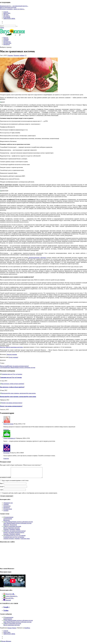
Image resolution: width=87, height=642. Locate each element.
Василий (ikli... (9, 598)
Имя (1, 483)
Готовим (5, 40)
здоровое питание (8, 538)
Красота (5, 37)
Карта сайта (6, 13)
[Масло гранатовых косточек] (12, 526)
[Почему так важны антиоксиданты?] (11, 402)
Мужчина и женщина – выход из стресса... (12, 9)
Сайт (1, 489)
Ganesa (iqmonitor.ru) (9, 438)
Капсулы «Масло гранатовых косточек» (11, 347)
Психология (6, 41)
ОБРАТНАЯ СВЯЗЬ (9, 18)
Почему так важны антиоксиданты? (11, 406)
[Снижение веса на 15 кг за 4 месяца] (11, 374)
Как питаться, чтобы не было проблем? (12, 387)
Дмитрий (8, 600)
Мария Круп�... (10, 594)
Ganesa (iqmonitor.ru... (11, 596)
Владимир (6, 452)
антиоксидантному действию (37, 257)
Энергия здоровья (11, 354)
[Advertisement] (10, 555)
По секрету (6, 16)
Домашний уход (8, 503)
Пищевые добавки (19, 55)
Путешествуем (7, 509)
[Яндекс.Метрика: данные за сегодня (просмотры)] (5, 641)
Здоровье (6, 39)
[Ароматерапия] (8, 517)
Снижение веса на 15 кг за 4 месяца (11, 377)
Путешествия (7, 43)
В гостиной (6, 17)
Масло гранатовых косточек (8, 7)
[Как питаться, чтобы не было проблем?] (12, 383)
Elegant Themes (11, 628)
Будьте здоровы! (13, 357)
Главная (5, 11)
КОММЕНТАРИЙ (5, 477)
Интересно (6, 44)
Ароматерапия (7, 518)
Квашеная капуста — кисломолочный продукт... (14, 6)
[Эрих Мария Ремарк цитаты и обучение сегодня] (18, 521)
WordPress (27, 628)
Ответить (6, 429)
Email (2, 486)
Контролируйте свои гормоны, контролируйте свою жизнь (18, 396)
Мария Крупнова (8, 424)
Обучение (6, 524)
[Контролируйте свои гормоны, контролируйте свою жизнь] (18, 393)
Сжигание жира (25, 538)
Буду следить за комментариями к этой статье (15, 480)
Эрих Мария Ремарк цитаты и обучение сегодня (17, 523)
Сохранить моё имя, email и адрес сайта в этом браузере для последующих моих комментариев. (29, 493)
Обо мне (5, 14)
